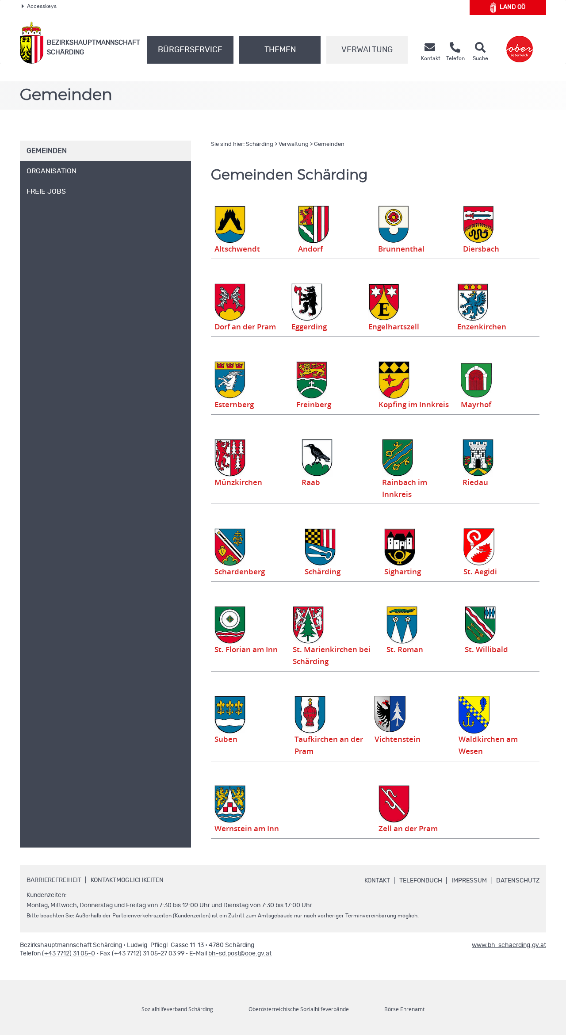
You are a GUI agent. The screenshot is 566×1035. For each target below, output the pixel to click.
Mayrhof (476, 404)
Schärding (259, 144)
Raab (311, 482)
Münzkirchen (238, 482)
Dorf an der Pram (245, 327)
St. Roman (404, 649)
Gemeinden (329, 144)
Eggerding (309, 327)
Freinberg (313, 404)
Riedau (475, 482)
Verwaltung (367, 50)
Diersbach (481, 249)
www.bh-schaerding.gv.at (509, 945)
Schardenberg (239, 572)
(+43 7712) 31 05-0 (68, 954)
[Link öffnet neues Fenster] (519, 43)
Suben (225, 739)
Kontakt (377, 881)
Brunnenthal (401, 249)
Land (512, 7)
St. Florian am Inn (246, 649)
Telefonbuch (420, 881)
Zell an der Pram (408, 828)
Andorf (310, 249)
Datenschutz (517, 881)
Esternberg (234, 404)
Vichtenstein (398, 739)
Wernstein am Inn (246, 828)
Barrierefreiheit (54, 880)
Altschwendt (237, 249)
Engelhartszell (393, 327)
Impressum (469, 881)
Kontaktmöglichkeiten (127, 880)
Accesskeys (42, 6)
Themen (280, 50)
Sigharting (402, 572)
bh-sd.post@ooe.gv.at (240, 954)
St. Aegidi (480, 572)
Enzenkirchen (481, 327)
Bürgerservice (190, 50)
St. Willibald (486, 649)
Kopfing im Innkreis (414, 404)
